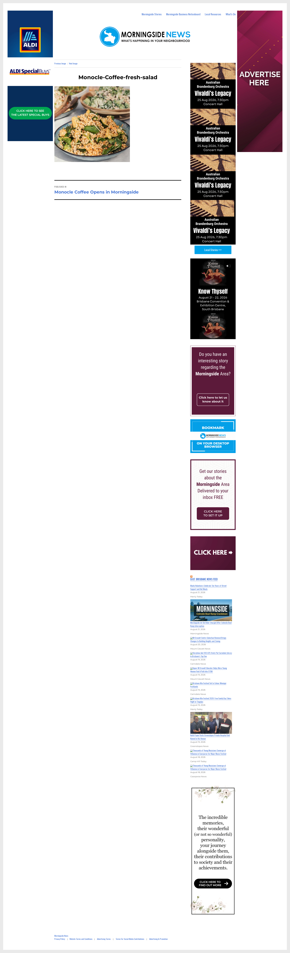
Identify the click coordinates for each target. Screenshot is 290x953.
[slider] (216, 336)
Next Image (73, 63)
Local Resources (213, 14)
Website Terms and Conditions (80, 938)
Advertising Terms (104, 938)
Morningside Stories (152, 14)
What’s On (231, 14)
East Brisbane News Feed (204, 579)
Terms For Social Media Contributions (130, 938)
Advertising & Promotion (158, 938)
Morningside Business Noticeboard (183, 14)
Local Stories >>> (213, 250)
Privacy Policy (59, 938)
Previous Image (60, 63)
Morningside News (61, 935)
